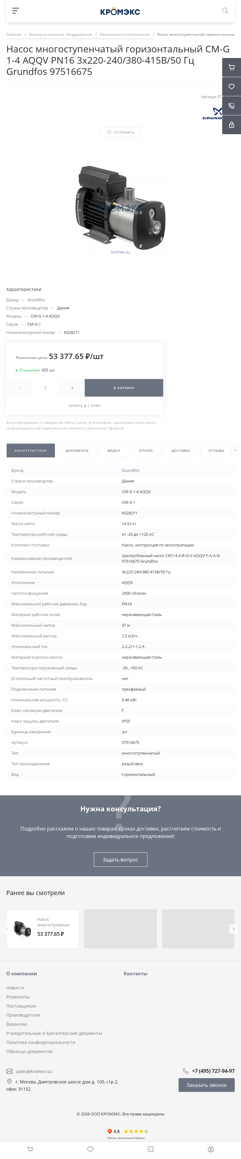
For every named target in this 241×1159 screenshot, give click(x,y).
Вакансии (16, 1024)
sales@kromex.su (34, 1071)
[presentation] (235, 450)
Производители (23, 1015)
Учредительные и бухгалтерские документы (54, 1033)
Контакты (135, 973)
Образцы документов (29, 1051)
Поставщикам (21, 1006)
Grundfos (36, 300)
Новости (15, 988)
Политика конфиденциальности (40, 1042)
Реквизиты (17, 997)
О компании (21, 973)
